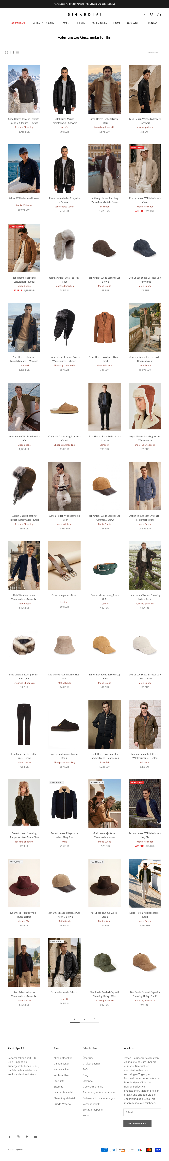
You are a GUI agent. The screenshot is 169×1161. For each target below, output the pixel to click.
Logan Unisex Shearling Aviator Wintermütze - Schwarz (64, 359)
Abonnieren (137, 1123)
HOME (116, 23)
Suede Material (62, 1104)
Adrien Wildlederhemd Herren (24, 198)
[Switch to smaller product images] (12, 52)
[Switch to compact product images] (17, 52)
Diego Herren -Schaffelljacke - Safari (104, 121)
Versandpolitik (91, 1104)
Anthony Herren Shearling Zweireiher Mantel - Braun (104, 200)
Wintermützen (62, 1075)
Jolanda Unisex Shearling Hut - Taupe (64, 279)
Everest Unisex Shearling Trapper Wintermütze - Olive (24, 835)
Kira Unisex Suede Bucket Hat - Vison (64, 676)
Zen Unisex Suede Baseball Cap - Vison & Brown (64, 914)
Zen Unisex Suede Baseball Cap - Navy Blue (145, 279)
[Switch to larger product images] (6, 52)
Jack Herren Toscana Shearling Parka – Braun (145, 597)
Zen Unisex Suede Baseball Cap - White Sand (145, 676)
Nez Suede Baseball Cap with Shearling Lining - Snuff (145, 994)
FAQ (85, 1069)
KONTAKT (153, 23)
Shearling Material (64, 1098)
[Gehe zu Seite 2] (94, 1018)
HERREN (80, 23)
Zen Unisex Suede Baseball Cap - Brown (104, 279)
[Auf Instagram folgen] (18, 1136)
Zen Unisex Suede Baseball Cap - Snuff (104, 676)
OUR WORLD (134, 23)
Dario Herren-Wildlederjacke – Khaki (144, 914)
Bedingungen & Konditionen (99, 1092)
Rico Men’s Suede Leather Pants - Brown (24, 756)
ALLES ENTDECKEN (43, 23)
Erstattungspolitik (93, 1109)
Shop (23, 32)
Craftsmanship (91, 1063)
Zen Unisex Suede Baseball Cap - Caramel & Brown (104, 517)
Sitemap (58, 1086)
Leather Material (63, 1092)
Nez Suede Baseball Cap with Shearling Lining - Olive (104, 994)
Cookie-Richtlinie (93, 1086)
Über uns (88, 1058)
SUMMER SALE (19, 23)
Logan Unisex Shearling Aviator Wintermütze (144, 438)
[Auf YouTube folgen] (35, 1136)
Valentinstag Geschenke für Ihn (44, 32)
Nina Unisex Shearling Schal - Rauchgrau (24, 676)
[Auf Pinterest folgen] (26, 1136)
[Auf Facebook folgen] (9, 1136)
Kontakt (87, 1115)
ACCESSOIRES (99, 23)
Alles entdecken (63, 1058)
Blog (85, 1075)
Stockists (59, 1081)
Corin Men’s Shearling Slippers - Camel (64, 438)
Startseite (12, 32)
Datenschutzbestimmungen (99, 1098)
